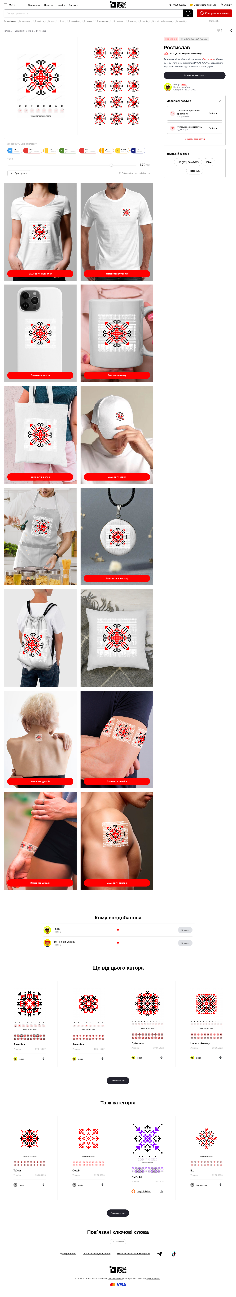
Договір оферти (68, 1253)
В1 (192, 1170)
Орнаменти (34, 5)
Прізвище (137, 1043)
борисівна (75, 21)
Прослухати (21, 173)
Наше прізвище (200, 1043)
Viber (209, 162)
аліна (52, 21)
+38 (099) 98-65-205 (188, 162)
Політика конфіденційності (96, 1253)
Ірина (184, 84)
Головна (8, 31)
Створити (211, 13)
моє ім (145, 21)
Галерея (185, 930)
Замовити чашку (117, 375)
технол (89, 21)
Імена (30, 31)
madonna (119, 21)
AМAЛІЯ (136, 1177)
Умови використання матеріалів (133, 1253)
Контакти (73, 5)
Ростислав (41, 31)
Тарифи (61, 5)
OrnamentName (115, 1278)
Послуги (48, 5)
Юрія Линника (153, 1278)
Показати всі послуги (194, 139)
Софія (76, 1170)
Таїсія (17, 1170)
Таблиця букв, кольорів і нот (134, 173)
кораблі (181, 21)
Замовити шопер (40, 477)
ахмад (132, 21)
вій (63, 21)
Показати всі (118, 1080)
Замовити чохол (40, 375)
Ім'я (166, 53)
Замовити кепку (117, 477)
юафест (40, 21)
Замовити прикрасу (117, 578)
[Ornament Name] (118, 4)
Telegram (195, 170)
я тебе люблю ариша (163, 21)
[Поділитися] (227, 30)
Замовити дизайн (40, 781)
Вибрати (213, 113)
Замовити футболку (40, 273)
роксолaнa (25, 21)
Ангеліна (19, 1044)
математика (104, 21)
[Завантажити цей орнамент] (44, 1058)
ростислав (119, 1242)
